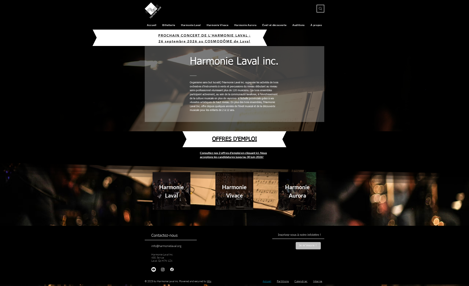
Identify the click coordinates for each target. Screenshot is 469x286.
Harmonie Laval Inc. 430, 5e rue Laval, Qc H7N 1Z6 (162, 257)
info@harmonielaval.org (166, 246)
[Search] (320, 8)
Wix (209, 281)
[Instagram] (162, 269)
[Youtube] (153, 269)
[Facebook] (172, 269)
